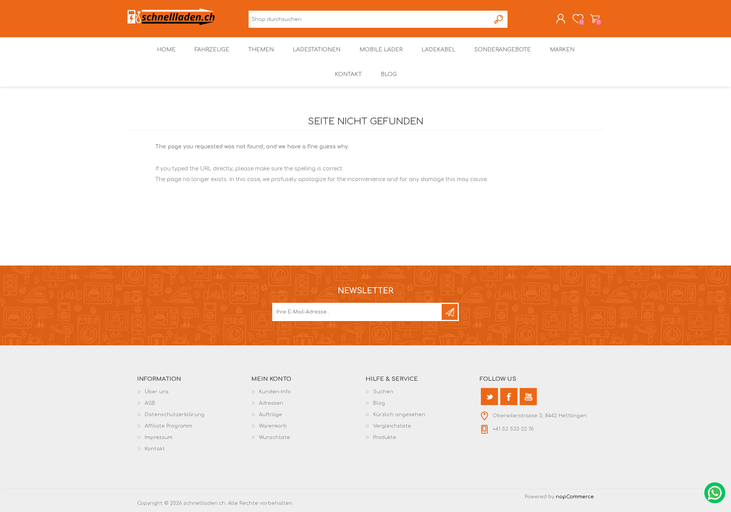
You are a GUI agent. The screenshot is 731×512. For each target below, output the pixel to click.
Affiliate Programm (168, 426)
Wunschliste (274, 437)
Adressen (271, 403)
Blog (379, 403)
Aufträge (270, 414)
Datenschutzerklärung (174, 414)
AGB (150, 403)
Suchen (499, 19)
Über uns (157, 391)
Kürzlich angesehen (399, 414)
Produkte (384, 437)
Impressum (158, 437)
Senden (450, 312)
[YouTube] (528, 396)
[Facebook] (508, 396)
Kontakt (155, 449)
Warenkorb (594, 18)
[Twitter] (489, 396)
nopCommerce (575, 496)
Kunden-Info (275, 391)
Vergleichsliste (392, 426)
